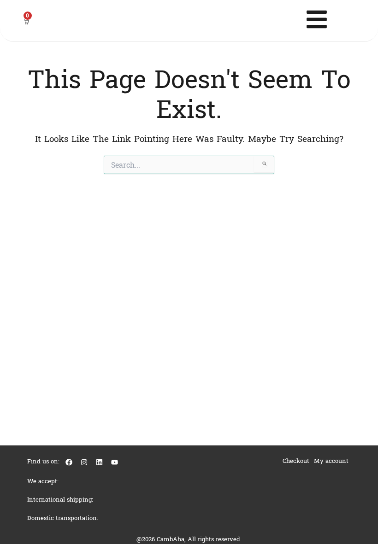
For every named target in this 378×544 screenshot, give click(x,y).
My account (331, 461)
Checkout (296, 461)
